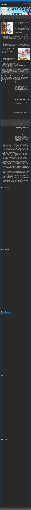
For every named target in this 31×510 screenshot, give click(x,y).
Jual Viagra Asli (23, 133)
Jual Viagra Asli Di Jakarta (7, 20)
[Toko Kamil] (15, 7)
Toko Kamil (4, 4)
